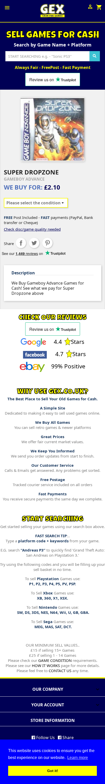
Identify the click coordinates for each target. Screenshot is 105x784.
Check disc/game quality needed (32, 229)
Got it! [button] (52, 771)
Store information (53, 720)
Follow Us (45, 737)
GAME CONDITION (55, 660)
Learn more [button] (77, 757)
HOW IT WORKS (46, 665)
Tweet (34, 243)
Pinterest (47, 243)
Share (21, 243)
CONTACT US (60, 670)
